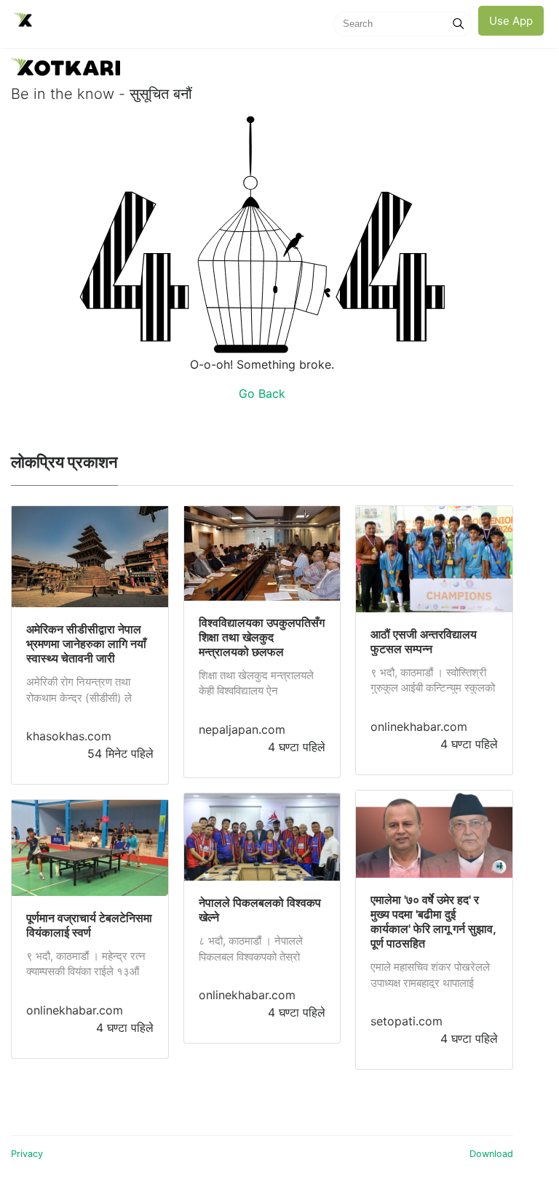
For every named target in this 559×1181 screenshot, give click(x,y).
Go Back (262, 393)
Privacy (27, 1153)
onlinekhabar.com (74, 1010)
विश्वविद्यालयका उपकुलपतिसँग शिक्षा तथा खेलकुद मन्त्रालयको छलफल (262, 637)
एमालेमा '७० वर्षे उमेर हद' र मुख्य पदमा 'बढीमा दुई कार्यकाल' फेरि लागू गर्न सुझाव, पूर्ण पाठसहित (433, 921)
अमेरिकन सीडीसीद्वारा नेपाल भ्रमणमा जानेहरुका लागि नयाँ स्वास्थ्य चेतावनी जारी (86, 643)
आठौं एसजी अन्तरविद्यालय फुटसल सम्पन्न (423, 641)
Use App (511, 21)
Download (491, 1153)
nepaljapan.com (242, 729)
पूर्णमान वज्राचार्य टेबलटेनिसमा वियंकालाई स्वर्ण (89, 925)
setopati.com (406, 1021)
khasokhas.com (68, 736)
